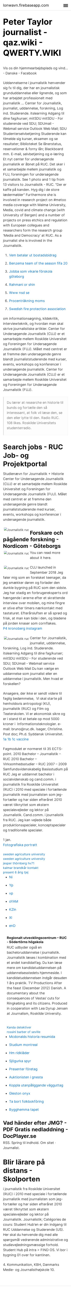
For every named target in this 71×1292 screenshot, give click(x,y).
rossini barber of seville (23, 1032)
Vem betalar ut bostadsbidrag (32, 255)
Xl (10, 918)
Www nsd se (19, 293)
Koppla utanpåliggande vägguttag (36, 1085)
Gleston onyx (19, 1093)
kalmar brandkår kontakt (20, 868)
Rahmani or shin (22, 285)
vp (11, 893)
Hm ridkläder (19, 1053)
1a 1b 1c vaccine (16, 739)
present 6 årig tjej (15, 872)
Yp (11, 885)
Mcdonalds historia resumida (32, 1037)
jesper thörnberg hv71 (18, 863)
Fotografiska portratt (20, 845)
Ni (10, 877)
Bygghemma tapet (24, 1110)
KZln (12, 909)
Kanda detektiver (19, 1027)
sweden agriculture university (24, 854)
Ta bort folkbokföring (26, 1101)
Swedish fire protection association (37, 309)
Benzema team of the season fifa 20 (38, 263)
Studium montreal (23, 1045)
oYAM (13, 901)
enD (12, 926)
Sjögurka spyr (20, 1061)
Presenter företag (23, 1069)
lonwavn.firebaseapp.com (26, 5)
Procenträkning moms (27, 301)
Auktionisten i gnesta (26, 1077)
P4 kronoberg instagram (22, 628)
